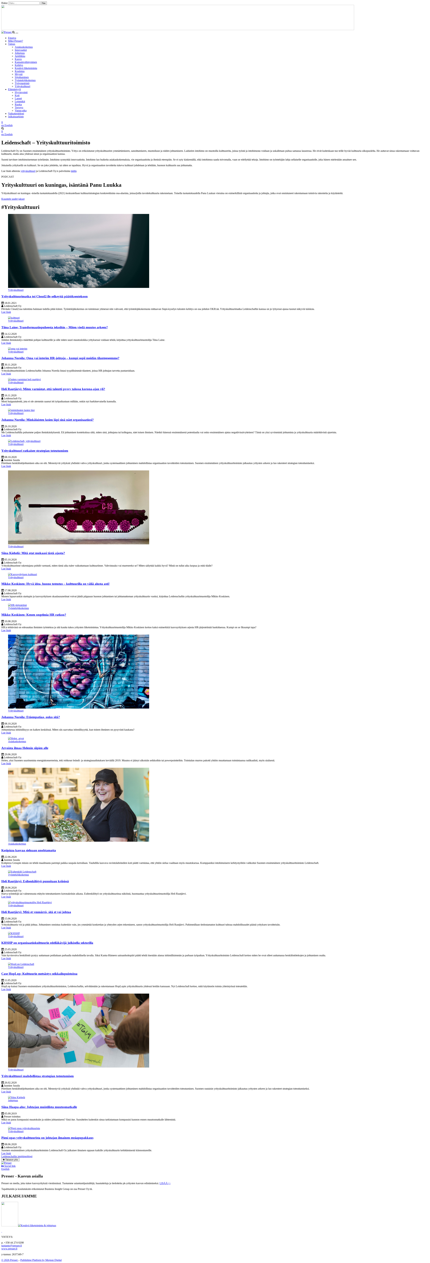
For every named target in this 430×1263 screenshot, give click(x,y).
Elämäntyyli (14, 89)
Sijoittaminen (22, 77)
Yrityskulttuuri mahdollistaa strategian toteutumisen (37, 1076)
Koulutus (20, 71)
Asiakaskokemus (24, 47)
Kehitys (19, 65)
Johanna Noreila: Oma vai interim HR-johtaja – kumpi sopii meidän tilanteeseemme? (60, 358)
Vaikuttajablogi (16, 113)
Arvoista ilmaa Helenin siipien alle (24, 748)
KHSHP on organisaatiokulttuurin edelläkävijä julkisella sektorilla (47, 943)
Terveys (19, 107)
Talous (11, 44)
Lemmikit (20, 101)
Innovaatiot (21, 50)
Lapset (18, 98)
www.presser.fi (9, 1248)
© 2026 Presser (9, 1260)
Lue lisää (6, 312)
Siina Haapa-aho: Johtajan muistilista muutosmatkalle (39, 1107)
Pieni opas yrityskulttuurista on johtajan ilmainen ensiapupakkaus (47, 1137)
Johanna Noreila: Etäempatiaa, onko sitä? (30, 717)
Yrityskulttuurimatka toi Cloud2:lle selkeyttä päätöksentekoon (44, 296)
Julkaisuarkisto (16, 116)
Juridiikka (20, 56)
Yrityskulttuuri (22, 86)
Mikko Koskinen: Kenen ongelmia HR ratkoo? (33, 614)
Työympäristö (22, 83)
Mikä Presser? (15, 40)
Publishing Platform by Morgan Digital (41, 1260)
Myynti (19, 74)
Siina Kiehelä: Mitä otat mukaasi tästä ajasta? (33, 553)
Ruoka (18, 104)
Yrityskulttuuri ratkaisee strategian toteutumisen (34, 450)
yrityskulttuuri (28, 171)
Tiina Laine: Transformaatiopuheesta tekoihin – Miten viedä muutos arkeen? (54, 327)
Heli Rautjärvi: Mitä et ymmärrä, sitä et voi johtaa (36, 912)
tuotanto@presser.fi (11, 1245)
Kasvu (18, 59)
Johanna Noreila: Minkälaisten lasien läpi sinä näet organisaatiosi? (47, 420)
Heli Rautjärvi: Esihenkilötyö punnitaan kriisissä (35, 881)
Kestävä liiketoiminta (26, 68)
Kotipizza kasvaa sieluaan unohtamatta (28, 850)
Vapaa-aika (21, 110)
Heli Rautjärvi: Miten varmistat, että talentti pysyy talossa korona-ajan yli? (53, 389)
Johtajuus (20, 53)
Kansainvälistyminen (26, 62)
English (5, 1169)
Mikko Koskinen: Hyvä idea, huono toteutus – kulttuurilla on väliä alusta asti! (55, 584)
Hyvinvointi (21, 92)
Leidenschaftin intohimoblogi (16, 1156)
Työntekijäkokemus (25, 80)
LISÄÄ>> (165, 1183)
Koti (17, 95)
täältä (73, 171)
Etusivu (12, 37)
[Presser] (6, 32)
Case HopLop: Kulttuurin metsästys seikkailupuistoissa (39, 973)
